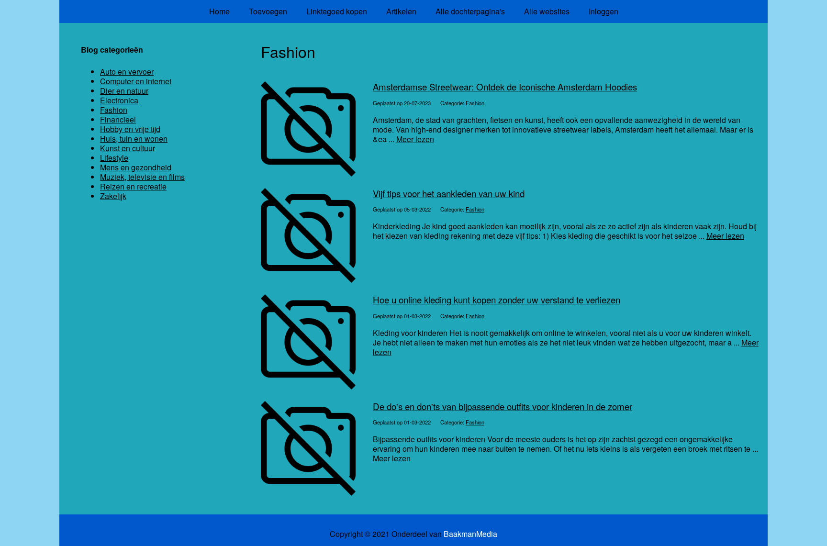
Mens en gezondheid (135, 167)
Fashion (475, 103)
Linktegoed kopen (336, 11)
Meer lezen (415, 139)
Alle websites (547, 11)
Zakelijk (113, 195)
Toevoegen (268, 11)
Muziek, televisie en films (142, 176)
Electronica (119, 100)
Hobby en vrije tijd (130, 128)
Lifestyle (114, 157)
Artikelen (401, 11)
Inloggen (603, 11)
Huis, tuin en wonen (134, 138)
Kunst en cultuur (127, 148)
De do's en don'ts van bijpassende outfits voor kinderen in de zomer (502, 406)
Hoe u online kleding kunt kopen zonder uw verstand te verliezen (496, 299)
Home (219, 11)
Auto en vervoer (127, 71)
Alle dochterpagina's (470, 11)
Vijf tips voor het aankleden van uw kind (449, 193)
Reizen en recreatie (133, 186)
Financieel (118, 119)
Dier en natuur (124, 90)
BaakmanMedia (470, 534)
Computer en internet (135, 81)
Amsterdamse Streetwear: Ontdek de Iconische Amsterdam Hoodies (505, 86)
